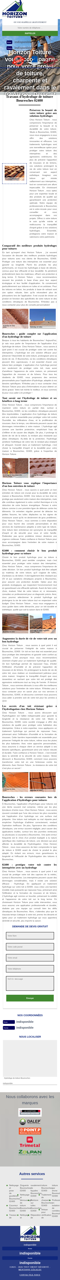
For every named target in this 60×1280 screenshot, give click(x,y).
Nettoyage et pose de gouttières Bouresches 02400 (12, 1193)
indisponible (24, 1021)
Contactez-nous (30, 1275)
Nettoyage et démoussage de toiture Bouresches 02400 (23, 1203)
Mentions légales (30, 1270)
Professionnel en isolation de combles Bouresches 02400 (55, 1208)
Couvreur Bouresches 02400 (12, 1208)
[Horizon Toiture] (14, 9)
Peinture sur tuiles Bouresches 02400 (33, 1205)
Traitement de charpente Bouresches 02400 (44, 1200)
